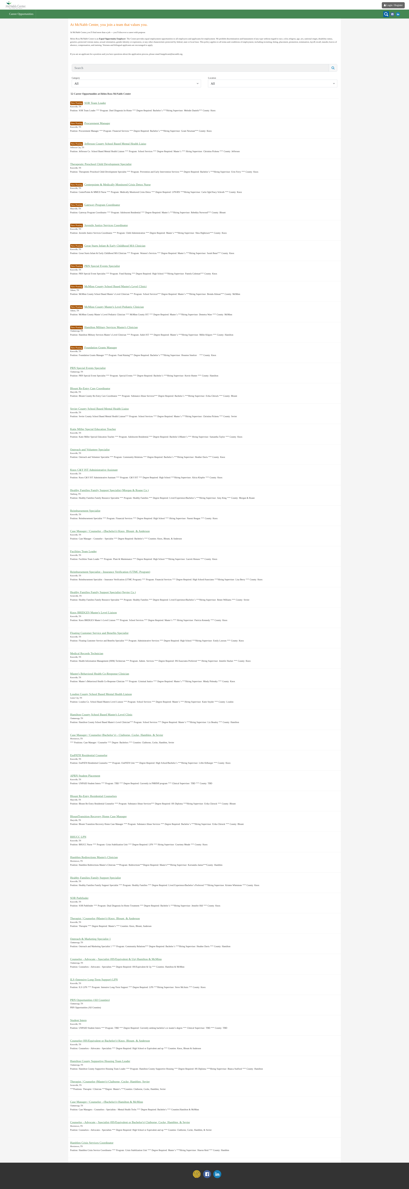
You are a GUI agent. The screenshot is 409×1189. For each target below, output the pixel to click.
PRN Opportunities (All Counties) (90, 1000)
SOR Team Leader (95, 103)
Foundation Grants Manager (100, 347)
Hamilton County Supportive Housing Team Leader (100, 1061)
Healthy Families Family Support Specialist (95, 877)
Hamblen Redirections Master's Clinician (94, 857)
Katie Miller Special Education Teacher (93, 429)
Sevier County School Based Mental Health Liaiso (99, 408)
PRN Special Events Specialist (102, 266)
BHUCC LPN (78, 836)
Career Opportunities (21, 13)
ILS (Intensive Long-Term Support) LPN (94, 979)
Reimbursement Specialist (85, 510)
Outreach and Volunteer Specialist (90, 449)
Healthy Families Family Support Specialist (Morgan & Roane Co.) (109, 490)
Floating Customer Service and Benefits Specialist (99, 633)
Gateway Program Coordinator (102, 204)
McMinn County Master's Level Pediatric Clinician (114, 306)
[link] (15, 5)
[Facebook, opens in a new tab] (392, 14)
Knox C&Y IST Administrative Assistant (94, 469)
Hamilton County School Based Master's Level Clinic (101, 714)
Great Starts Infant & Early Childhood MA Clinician (114, 245)
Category (76, 78)
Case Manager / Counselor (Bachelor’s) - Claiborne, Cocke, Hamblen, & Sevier (116, 735)
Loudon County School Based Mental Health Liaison (101, 694)
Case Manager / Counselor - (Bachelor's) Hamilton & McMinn (106, 1101)
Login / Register (394, 5)
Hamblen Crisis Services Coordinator (91, 1142)
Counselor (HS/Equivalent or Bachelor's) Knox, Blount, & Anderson (110, 1040)
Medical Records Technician (86, 653)
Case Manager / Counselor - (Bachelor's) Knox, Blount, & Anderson (110, 531)
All (76, 83)
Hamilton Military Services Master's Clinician (111, 327)
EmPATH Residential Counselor (88, 755)
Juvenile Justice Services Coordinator (106, 225)
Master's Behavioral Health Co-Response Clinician (99, 673)
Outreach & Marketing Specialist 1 (90, 938)
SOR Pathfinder (79, 898)
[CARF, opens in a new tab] (197, 1177)
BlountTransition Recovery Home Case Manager (98, 816)
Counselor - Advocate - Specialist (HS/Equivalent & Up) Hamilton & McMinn (116, 959)
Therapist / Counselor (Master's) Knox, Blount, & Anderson (105, 918)
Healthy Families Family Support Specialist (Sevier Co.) (103, 592)
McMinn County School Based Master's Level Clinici (115, 286)
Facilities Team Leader (83, 551)
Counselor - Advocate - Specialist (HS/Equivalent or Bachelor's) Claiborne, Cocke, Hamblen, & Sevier (130, 1122)
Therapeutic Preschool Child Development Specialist (100, 164)
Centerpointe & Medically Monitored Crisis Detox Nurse (117, 184)
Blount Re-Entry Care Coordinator (90, 388)
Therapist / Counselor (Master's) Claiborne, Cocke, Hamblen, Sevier (110, 1081)
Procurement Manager (97, 123)
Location (212, 78)
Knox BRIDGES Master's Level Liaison (93, 612)
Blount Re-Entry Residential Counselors (93, 796)
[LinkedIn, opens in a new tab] (398, 14)
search (386, 14)
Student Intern (78, 1020)
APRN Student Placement (85, 775)
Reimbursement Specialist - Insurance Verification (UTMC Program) (110, 571)
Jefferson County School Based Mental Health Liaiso (115, 143)
